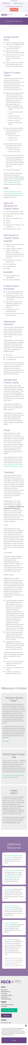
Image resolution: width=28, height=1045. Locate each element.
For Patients (4, 1006)
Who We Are (4, 989)
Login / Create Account (9, 1010)
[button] (26, 1025)
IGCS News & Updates (6, 995)
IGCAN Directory (19, 3)
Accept (14, 1040)
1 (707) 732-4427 (7, 1022)
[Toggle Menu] (26, 17)
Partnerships (4, 997)
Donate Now (6, 1015)
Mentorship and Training (7, 1004)
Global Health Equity (6, 999)
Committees (4, 993)
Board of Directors (5, 991)
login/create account (13, 6)
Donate (14, 9)
